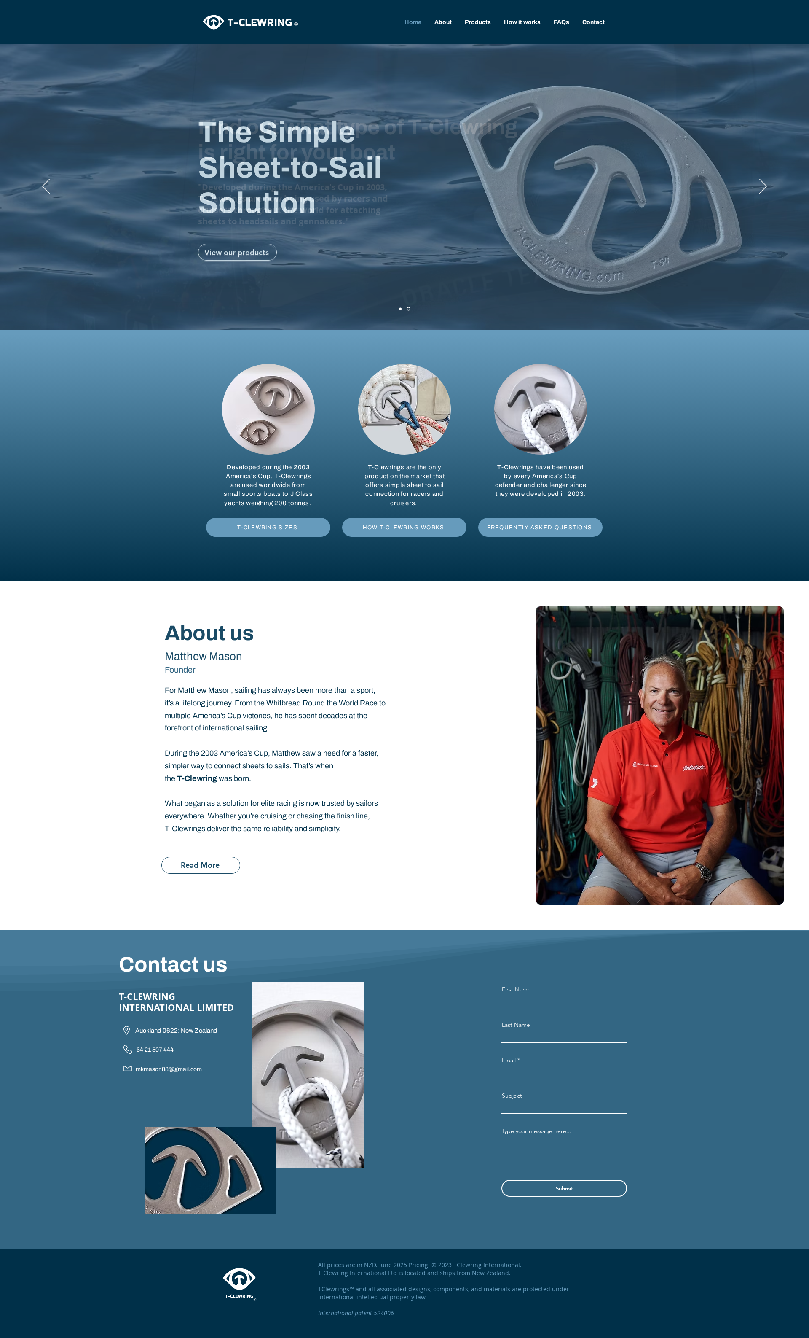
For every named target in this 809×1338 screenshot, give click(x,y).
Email (509, 1060)
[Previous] (46, 187)
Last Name (516, 1025)
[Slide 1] (400, 308)
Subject (512, 1095)
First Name (516, 989)
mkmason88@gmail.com (169, 1069)
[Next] (763, 187)
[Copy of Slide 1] (408, 309)
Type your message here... (536, 1131)
